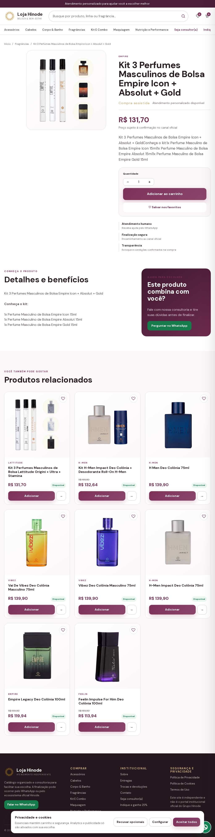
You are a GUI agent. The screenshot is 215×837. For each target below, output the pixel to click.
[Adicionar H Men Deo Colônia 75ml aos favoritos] (204, 399)
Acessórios (11, 30)
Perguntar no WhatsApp (169, 326)
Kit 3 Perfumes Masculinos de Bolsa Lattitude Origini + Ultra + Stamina (34, 472)
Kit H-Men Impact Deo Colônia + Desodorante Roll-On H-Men (105, 470)
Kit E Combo (99, 30)
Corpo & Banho (52, 30)
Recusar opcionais (130, 822)
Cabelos (30, 30)
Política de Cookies (182, 783)
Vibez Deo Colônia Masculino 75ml (107, 585)
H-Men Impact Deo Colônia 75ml (176, 585)
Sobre (124, 774)
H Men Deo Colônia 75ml (169, 468)
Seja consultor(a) (186, 30)
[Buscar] (183, 16)
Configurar (160, 822)
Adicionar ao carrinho (165, 194)
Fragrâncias (77, 30)
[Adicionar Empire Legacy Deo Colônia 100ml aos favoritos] (63, 630)
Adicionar (31, 496)
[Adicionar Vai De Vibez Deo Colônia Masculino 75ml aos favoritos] (63, 516)
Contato (125, 793)
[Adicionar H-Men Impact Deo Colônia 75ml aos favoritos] (204, 516)
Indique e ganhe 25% (133, 805)
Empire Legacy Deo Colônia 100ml (36, 699)
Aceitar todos (186, 822)
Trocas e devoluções (133, 786)
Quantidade (130, 173)
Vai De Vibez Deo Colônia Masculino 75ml (28, 587)
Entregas (126, 780)
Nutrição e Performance (151, 30)
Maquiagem (121, 30)
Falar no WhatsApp (21, 804)
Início (7, 44)
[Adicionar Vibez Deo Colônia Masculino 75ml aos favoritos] (134, 516)
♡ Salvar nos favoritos (164, 207)
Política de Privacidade (185, 777)
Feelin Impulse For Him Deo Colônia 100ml (101, 701)
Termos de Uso (179, 789)
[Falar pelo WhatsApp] (205, 827)
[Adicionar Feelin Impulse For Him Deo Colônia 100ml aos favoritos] (134, 630)
